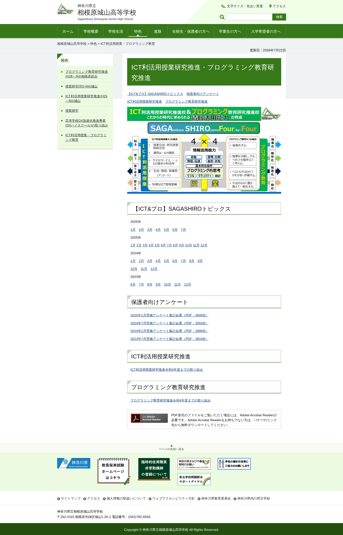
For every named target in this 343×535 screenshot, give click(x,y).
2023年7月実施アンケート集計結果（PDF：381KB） (169, 339)
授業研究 (71, 110)
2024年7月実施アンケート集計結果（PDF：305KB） (169, 323)
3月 (149, 229)
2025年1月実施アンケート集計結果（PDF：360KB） (169, 315)
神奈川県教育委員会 (216, 498)
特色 (138, 31)
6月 (175, 229)
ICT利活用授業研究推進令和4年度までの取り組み (166, 369)
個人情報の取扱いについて (126, 498)
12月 (203, 245)
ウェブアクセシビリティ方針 (173, 498)
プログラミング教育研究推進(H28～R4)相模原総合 (86, 74)
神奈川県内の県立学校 (253, 498)
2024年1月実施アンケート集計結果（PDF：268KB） (169, 331)
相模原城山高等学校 (72, 43)
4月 (158, 229)
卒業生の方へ (230, 31)
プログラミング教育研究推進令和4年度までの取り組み (170, 400)
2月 (141, 229)
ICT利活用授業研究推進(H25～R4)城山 (86, 98)
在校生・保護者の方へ (191, 31)
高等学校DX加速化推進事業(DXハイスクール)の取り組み (86, 123)
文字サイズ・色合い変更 (245, 6)
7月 (183, 229)
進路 (157, 31)
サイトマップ (70, 498)
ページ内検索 (223, 17)
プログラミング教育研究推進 (186, 101)
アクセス (279, 6)
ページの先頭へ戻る (171, 449)
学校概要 (91, 31)
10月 (188, 245)
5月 (166, 229)
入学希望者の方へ (266, 31)
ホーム (68, 31)
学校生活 (115, 31)
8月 (175, 245)
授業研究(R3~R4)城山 (81, 86)
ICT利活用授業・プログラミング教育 (86, 137)
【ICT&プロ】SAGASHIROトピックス (155, 94)
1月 (133, 229)
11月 (196, 245)
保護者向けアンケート (202, 94)
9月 (181, 245)
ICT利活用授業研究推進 (144, 101)
